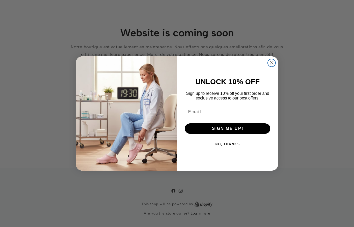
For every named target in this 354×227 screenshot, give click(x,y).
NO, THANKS (227, 144)
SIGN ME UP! (227, 128)
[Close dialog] (271, 63)
